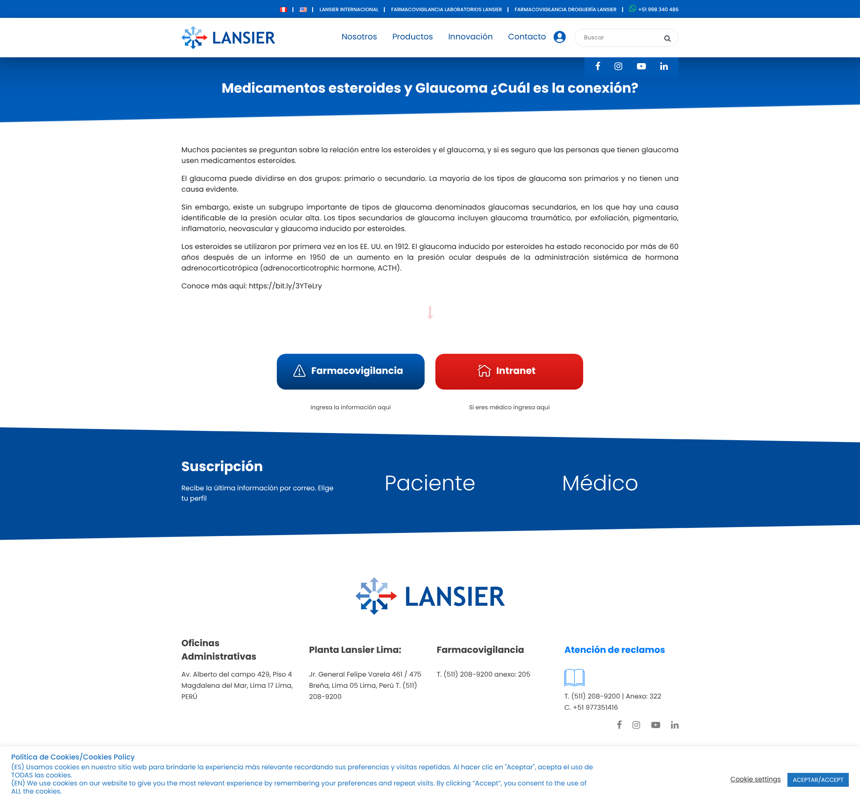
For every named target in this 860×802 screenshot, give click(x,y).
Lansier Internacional (349, 9)
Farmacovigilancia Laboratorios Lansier (446, 9)
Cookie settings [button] (756, 780)
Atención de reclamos (614, 649)
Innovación (470, 37)
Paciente (430, 483)
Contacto (527, 37)
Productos (412, 37)
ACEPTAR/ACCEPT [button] (818, 780)
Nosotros (359, 37)
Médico (600, 483)
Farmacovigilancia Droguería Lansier (566, 9)
